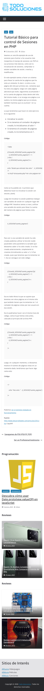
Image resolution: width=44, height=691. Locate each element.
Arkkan (23, 51)
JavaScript (6, 491)
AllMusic (5, 675)
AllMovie (5, 672)
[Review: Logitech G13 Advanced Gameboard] (22, 634)
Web (11, 32)
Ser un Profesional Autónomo (26, 440)
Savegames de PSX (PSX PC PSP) (18, 434)
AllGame (5, 669)
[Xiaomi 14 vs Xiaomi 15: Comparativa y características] (22, 535)
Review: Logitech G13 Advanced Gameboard (17, 641)
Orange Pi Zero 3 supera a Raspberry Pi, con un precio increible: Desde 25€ (21, 609)
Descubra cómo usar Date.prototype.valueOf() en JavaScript (20, 499)
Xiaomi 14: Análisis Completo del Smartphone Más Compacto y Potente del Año (21, 569)
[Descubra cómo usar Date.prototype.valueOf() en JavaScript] (22, 461)
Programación (16, 491)
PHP (6, 32)
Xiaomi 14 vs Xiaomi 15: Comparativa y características (20, 541)
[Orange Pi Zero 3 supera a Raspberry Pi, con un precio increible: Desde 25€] (22, 603)
